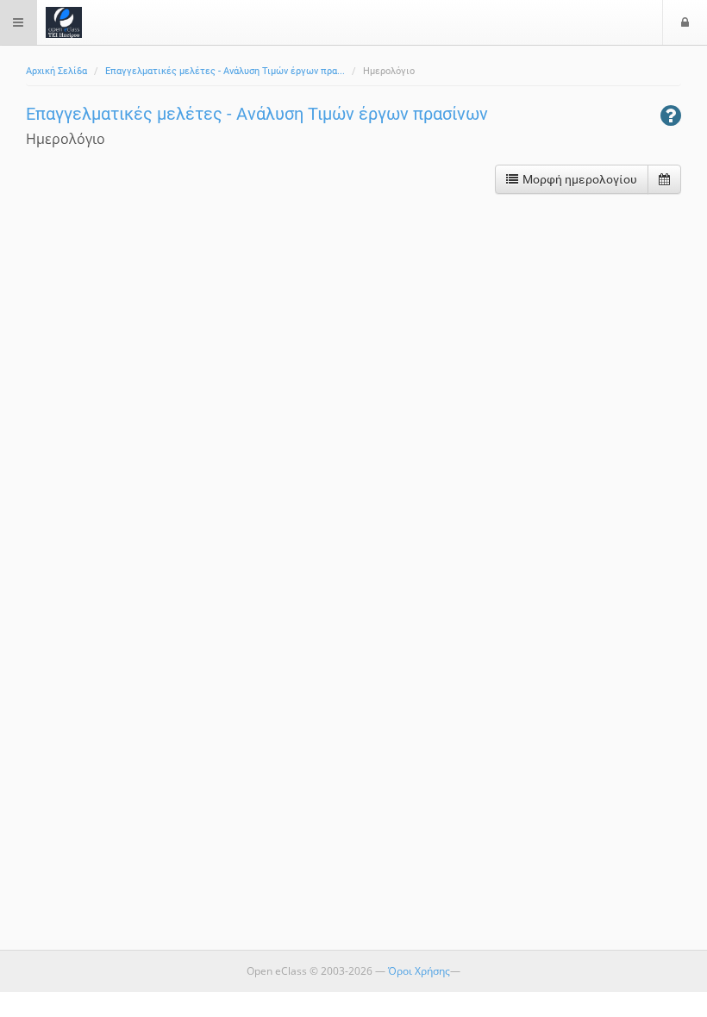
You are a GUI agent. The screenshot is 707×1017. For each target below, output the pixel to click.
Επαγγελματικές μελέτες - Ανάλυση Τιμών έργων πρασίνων (257, 113)
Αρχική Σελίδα (56, 71)
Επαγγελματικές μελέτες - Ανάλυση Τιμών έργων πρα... (225, 71)
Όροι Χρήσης (419, 971)
